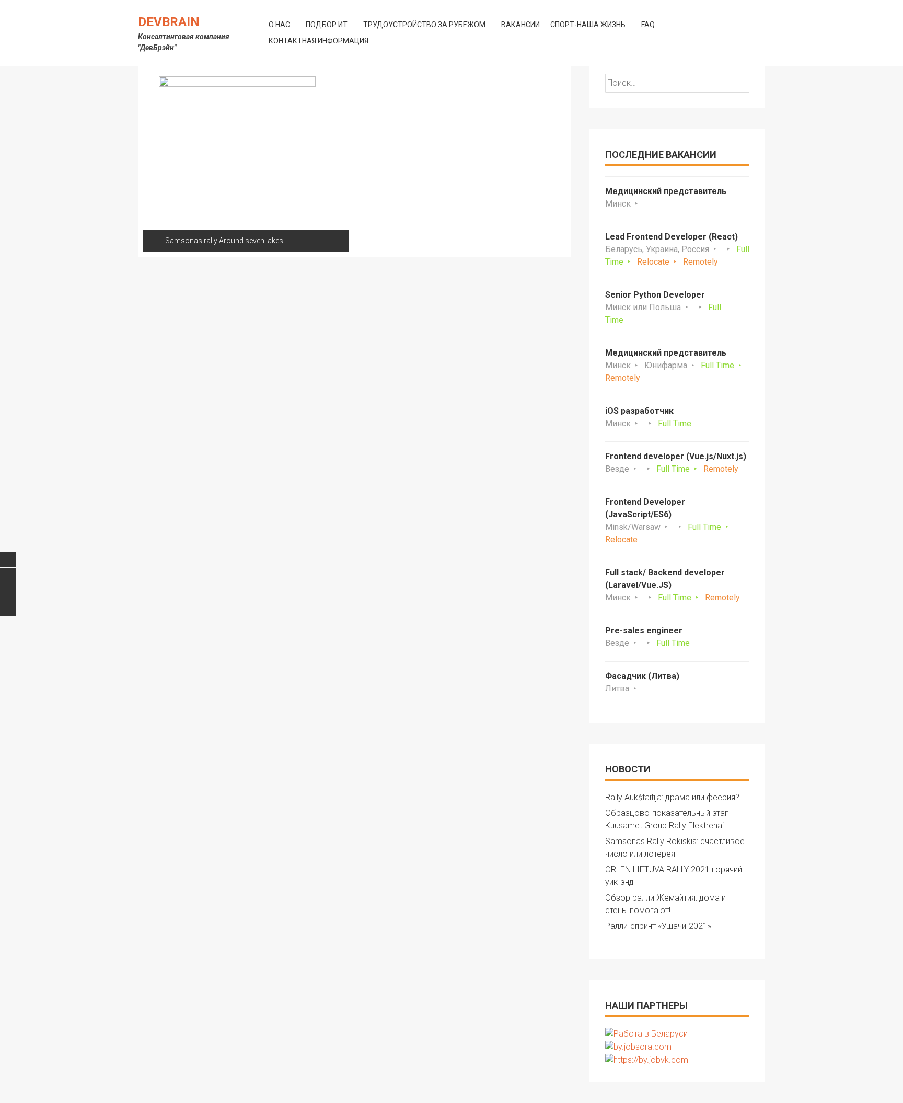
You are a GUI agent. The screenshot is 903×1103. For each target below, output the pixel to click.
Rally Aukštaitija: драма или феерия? (672, 797)
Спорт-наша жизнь (588, 24)
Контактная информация (318, 41)
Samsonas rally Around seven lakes (224, 240)
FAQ (648, 24)
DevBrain (169, 22)
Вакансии (520, 24)
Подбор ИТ (327, 24)
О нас (279, 24)
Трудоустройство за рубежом (424, 24)
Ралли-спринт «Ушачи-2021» (658, 926)
